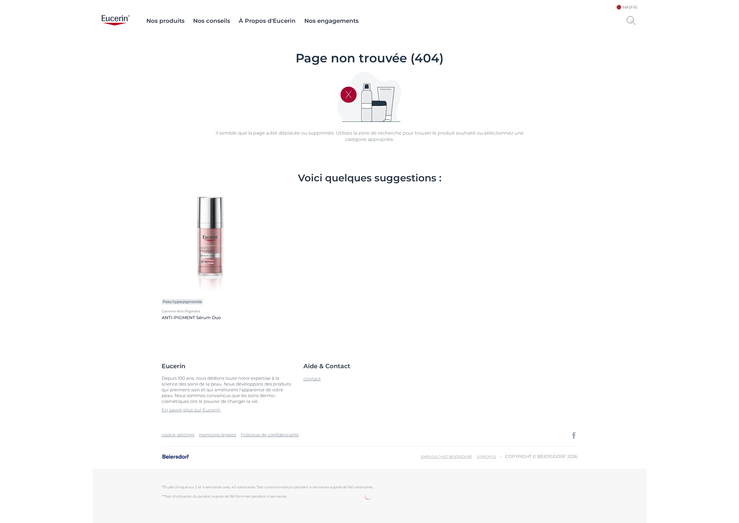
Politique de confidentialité (270, 435)
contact (312, 378)
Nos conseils (211, 20)
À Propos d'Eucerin (267, 20)
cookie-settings (178, 435)
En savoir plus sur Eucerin (191, 410)
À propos (486, 457)
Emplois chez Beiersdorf (447, 457)
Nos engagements (331, 20)
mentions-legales (217, 435)
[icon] (573, 435)
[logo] (116, 21)
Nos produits (165, 20)
